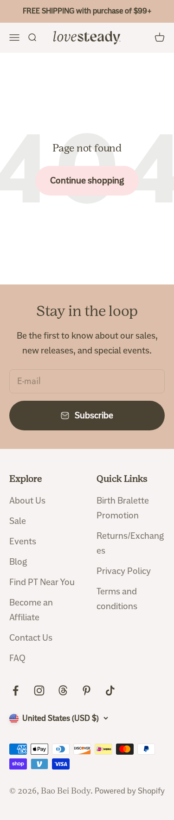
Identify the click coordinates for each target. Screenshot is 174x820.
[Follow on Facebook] (15, 690)
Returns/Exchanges (130, 543)
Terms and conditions (117, 599)
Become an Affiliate (31, 610)
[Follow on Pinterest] (86, 690)
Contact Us (30, 637)
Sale (17, 521)
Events (22, 541)
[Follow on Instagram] (39, 690)
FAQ (17, 658)
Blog (18, 562)
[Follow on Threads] (63, 690)
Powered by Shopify (130, 791)
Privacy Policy (124, 571)
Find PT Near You (42, 582)
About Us (27, 500)
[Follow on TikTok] (110, 690)
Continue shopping (87, 180)
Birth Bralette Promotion (123, 508)
